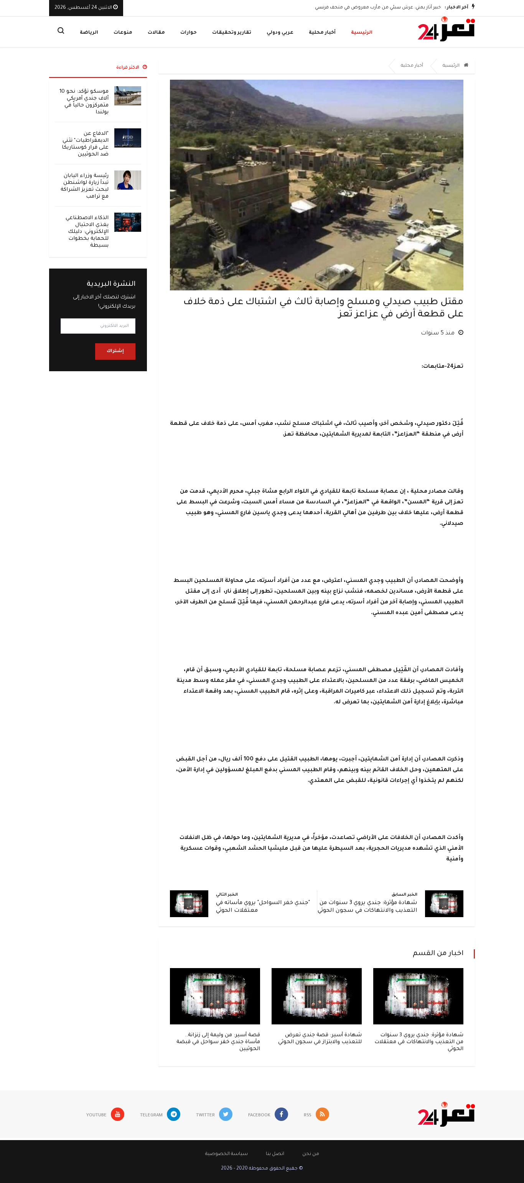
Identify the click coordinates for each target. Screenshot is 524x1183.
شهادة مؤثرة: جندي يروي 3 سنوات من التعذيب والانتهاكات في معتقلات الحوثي (418, 1042)
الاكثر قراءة (128, 68)
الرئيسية (361, 33)
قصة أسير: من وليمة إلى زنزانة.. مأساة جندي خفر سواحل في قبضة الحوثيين (218, 1042)
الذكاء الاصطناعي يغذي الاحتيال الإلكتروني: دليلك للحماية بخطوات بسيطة (87, 232)
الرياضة (89, 33)
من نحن (310, 1154)
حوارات (188, 33)
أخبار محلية (322, 33)
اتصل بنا (275, 1154)
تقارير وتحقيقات (231, 33)
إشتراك (115, 351)
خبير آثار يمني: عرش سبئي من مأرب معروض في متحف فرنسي (378, 7)
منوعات (123, 33)
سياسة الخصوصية (226, 1154)
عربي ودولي (280, 33)
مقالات (156, 33)
